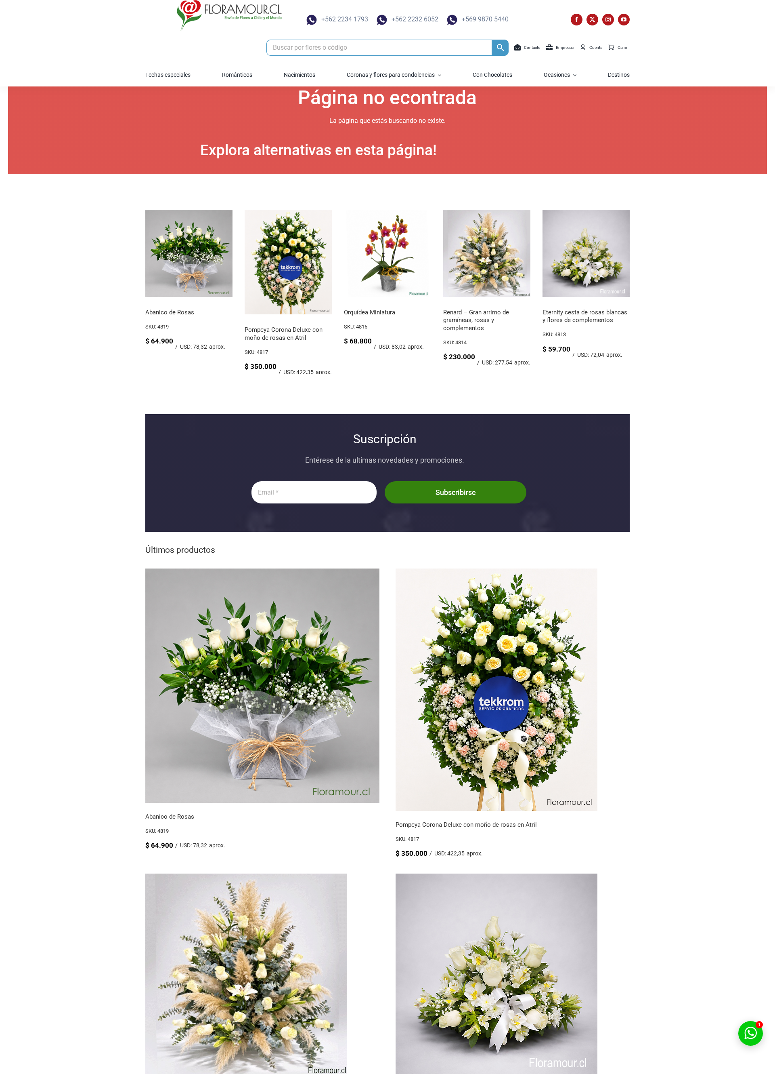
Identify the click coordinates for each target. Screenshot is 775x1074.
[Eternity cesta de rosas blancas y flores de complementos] (586, 213)
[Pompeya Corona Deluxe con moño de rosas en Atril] (288, 213)
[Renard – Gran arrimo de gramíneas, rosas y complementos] (486, 213)
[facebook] (576, 19)
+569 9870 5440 (485, 19)
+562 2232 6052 (415, 19)
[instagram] (608, 19)
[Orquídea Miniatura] (387, 213)
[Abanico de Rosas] (188, 213)
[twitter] (592, 19)
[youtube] (624, 19)
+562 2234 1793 (344, 19)
